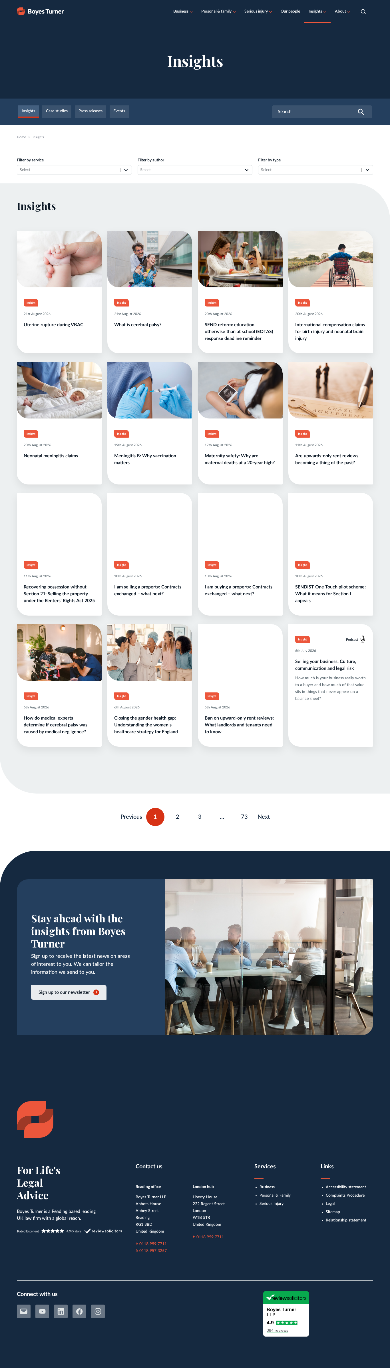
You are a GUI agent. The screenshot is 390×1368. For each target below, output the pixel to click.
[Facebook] (79, 1311)
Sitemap (333, 1212)
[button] (363, 12)
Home (21, 137)
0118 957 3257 (153, 1251)
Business (180, 11)
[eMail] (24, 1311)
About (340, 11)
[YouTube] (42, 1311)
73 (247, 815)
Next (264, 817)
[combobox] (69, 170)
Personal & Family (275, 1195)
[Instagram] (98, 1311)
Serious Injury (272, 1204)
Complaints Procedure (345, 1195)
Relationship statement (346, 1220)
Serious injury (256, 11)
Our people (290, 11)
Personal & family (216, 11)
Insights (315, 11)
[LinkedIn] (61, 1311)
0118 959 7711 (153, 1244)
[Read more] (59, 292)
